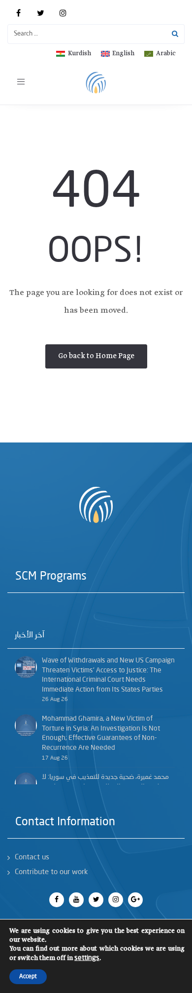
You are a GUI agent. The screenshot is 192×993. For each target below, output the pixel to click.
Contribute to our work (51, 872)
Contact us (32, 857)
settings (86, 958)
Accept (28, 977)
